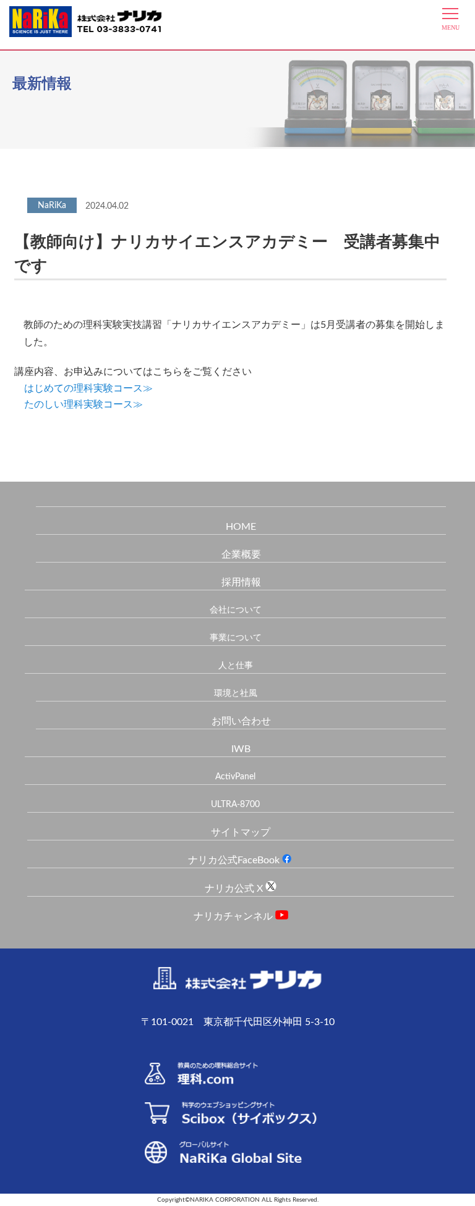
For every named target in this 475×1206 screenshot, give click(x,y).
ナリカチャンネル (234, 916)
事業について (236, 638)
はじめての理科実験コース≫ (88, 388)
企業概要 (241, 554)
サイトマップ (240, 832)
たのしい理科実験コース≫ (83, 404)
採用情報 (241, 582)
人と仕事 (235, 665)
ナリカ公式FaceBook (235, 860)
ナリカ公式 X (235, 889)
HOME (241, 527)
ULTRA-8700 (235, 804)
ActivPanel (235, 777)
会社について (236, 610)
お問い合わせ (241, 721)
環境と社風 (235, 693)
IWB (240, 749)
